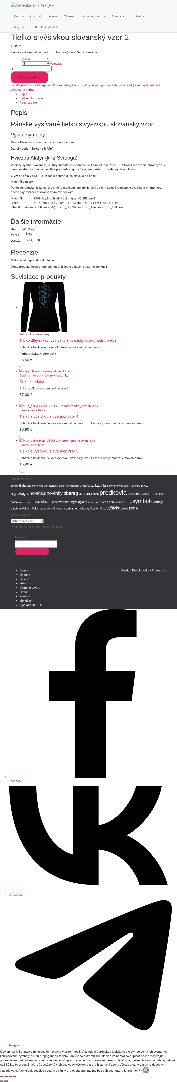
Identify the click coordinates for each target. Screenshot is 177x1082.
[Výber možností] (22, 366)
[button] (104, 16)
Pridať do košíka (29, 77)
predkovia (113, 492)
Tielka (76, 85)
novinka (38, 493)
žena (133, 508)
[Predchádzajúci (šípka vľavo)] (1, 1081)
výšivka (113, 508)
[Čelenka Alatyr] (44, 371)
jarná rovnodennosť (69, 485)
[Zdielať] (10, 1076)
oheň (96, 493)
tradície (16, 508)
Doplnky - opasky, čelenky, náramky (43, 375)
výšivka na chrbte (23, 89)
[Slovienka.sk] (48, 5)
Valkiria (26, 508)
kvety (90, 485)
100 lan (14, 485)
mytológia (20, 493)
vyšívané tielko (152, 85)
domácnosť (51, 485)
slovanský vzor (131, 85)
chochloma (37, 485)
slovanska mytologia (69, 502)
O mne (117, 16)
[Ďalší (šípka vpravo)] (6, 1081)
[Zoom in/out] (1, 1076)
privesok (134, 493)
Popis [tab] (23, 94)
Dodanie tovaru (92, 16)
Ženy (46, 334)
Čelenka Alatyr (31, 382)
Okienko (69, 16)
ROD (152, 494)
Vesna (43, 508)
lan (105, 485)
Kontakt (136, 16)
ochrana (85, 493)
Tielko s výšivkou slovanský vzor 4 (48, 416)
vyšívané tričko (74, 508)
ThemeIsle (159, 570)
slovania (47, 502)
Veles (35, 508)
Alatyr (96, 85)
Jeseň (83, 485)
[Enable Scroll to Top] (145, 1070)
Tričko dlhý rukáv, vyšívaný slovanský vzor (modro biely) (67, 340)
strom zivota (107, 502)
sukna (119, 502)
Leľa (125, 485)
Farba (15, 59)
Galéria (52, 16)
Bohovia (25, 485)
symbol (141, 501)
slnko (35, 501)
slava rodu (24, 502)
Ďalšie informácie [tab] (31, 98)
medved (134, 485)
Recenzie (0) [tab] (28, 102)
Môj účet (20, 27)
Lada (98, 485)
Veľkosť (16, 64)
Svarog (127, 502)
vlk (48, 508)
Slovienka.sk (91, 502)
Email (20, 537)
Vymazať (56, 63)
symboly (157, 502)
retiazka (145, 494)
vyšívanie (57, 508)
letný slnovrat (116, 485)
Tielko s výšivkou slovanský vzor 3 (48, 451)
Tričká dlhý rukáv (31, 334)
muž (144, 485)
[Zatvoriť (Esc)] (14, 1076)
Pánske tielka (61, 85)
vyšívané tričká (96, 508)
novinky (55, 493)
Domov (19, 16)
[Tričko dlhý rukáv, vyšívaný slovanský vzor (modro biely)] (44, 307)
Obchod (35, 16)
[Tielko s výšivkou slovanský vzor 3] (57, 440)
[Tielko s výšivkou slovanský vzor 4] (58, 405)
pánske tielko (110, 85)
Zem (124, 508)
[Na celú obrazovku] (6, 1076)
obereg (70, 493)
